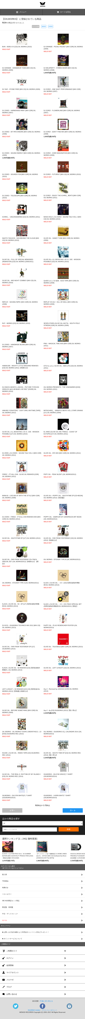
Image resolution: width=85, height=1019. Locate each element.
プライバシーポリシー (49, 1010)
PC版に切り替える (46, 1001)
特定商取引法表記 (34, 1010)
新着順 (51, 26)
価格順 (44, 26)
